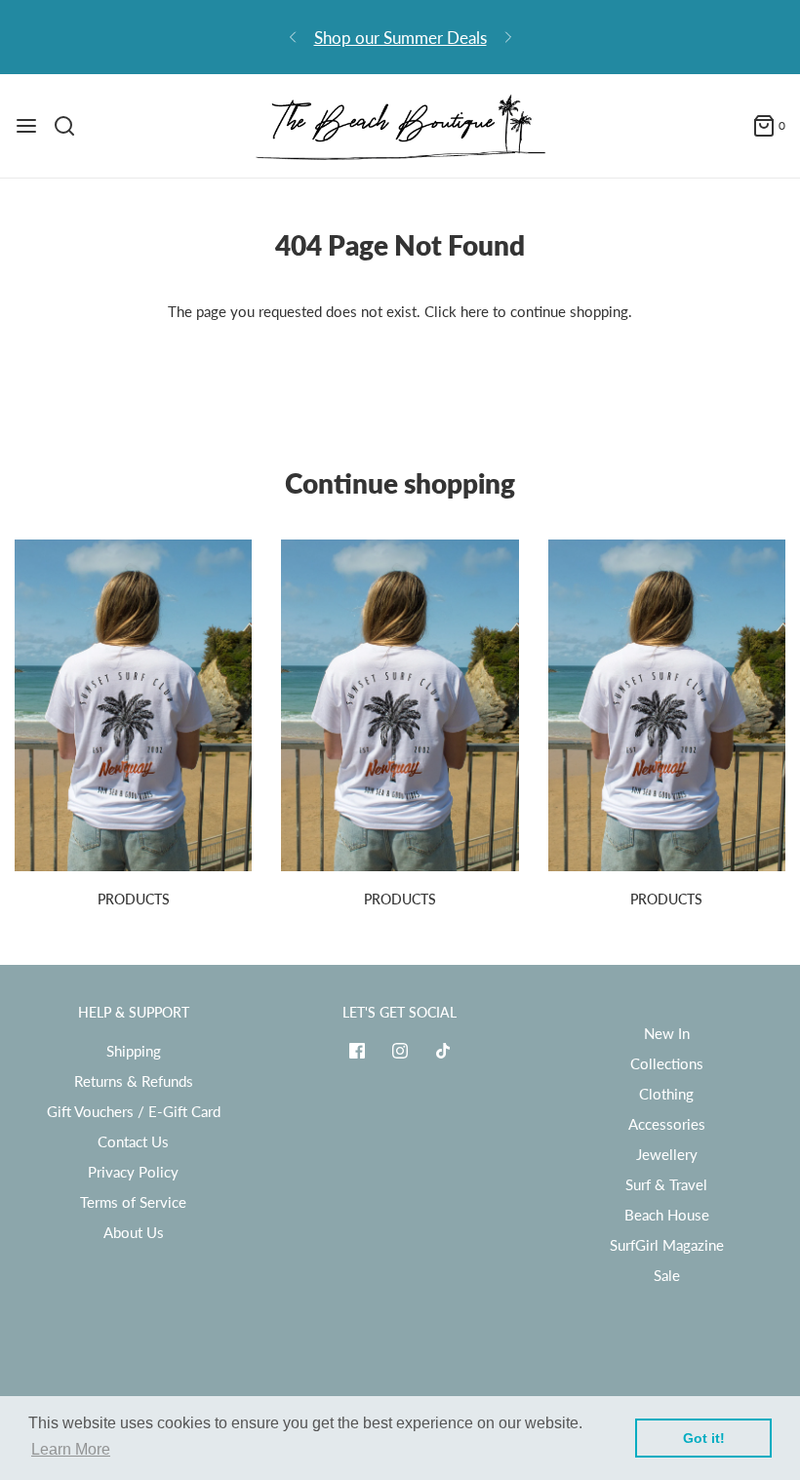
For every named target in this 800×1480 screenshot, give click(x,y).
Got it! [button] (704, 1438)
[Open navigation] (26, 126)
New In (667, 1033)
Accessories (666, 1124)
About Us (133, 1232)
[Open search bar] (72, 126)
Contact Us (133, 1141)
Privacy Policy (133, 1171)
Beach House (666, 1214)
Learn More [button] (70, 1449)
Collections (666, 1063)
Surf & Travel (666, 1184)
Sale (667, 1275)
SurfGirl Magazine (667, 1245)
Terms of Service (133, 1202)
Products (134, 899)
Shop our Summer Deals (400, 37)
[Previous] (292, 37)
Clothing (666, 1093)
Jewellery (667, 1154)
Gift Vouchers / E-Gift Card (133, 1111)
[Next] (508, 37)
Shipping (133, 1051)
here (474, 311)
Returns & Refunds (133, 1081)
